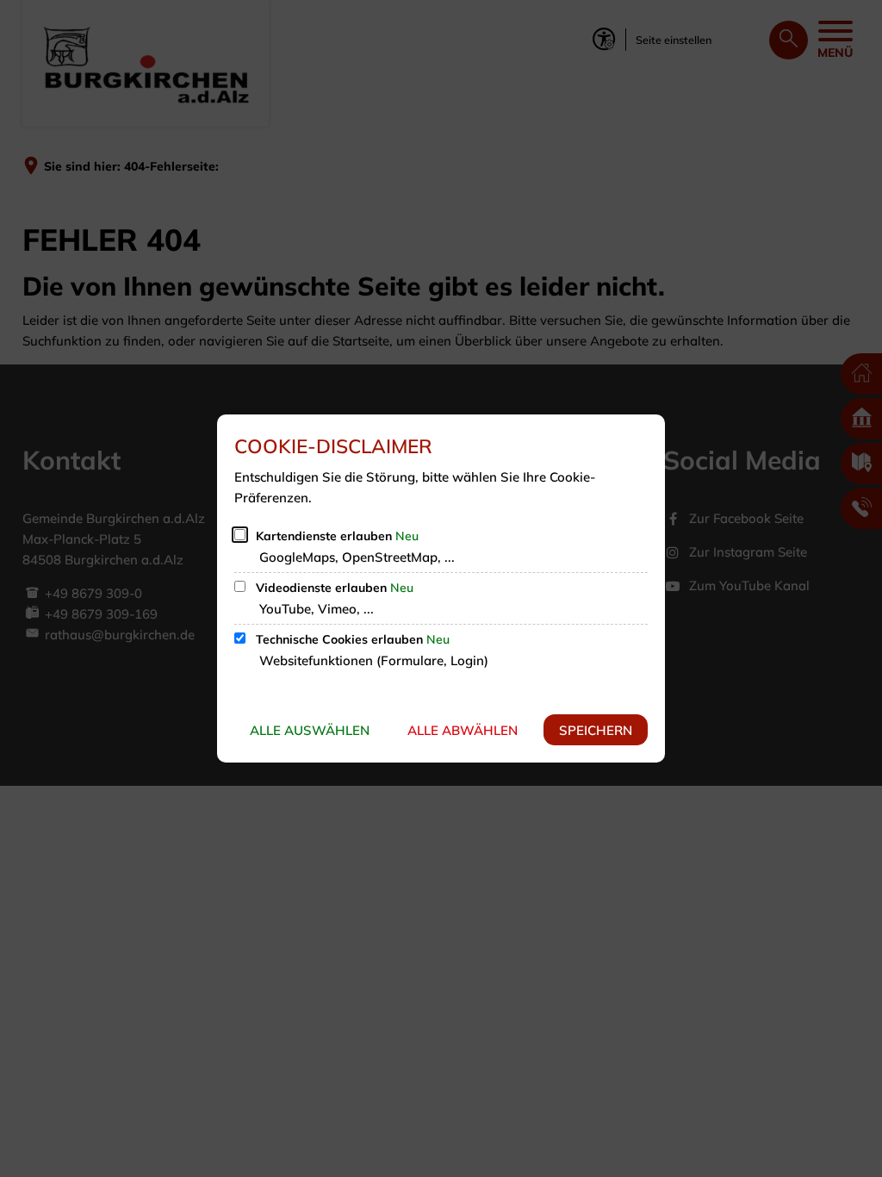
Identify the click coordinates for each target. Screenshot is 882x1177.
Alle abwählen (462, 730)
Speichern (595, 730)
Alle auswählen (310, 730)
